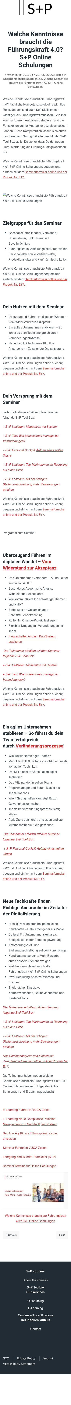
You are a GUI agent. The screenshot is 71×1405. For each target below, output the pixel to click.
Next (62, 1235)
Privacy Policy (26, 1358)
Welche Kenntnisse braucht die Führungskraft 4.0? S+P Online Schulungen (38, 83)
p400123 (25, 75)
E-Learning (35, 1308)
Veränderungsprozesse (39, 746)
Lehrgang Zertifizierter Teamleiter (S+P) (29, 1157)
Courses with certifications (35, 1315)
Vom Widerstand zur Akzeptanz (29, 565)
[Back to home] (36, 7)
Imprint (48, 1358)
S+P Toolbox (35, 1287)
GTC (6, 1358)
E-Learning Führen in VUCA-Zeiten (26, 1109)
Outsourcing (35, 1301)
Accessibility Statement (19, 1364)
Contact (35, 1329)
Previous (11, 1235)
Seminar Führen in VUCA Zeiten (25, 1147)
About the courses (35, 1280)
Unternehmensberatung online (22, 79)
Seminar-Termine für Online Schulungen (29, 1166)
